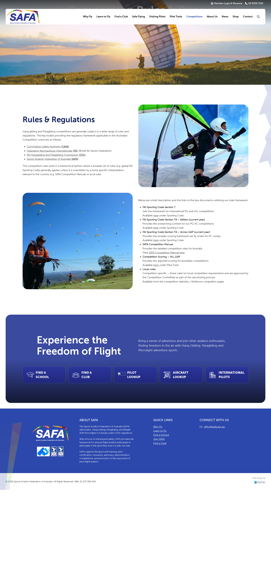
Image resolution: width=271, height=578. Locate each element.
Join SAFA (159, 439)
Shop (236, 16)
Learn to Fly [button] (103, 16)
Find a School (161, 435)
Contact (248, 16)
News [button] (225, 16)
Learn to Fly (160, 430)
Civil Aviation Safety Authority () (48, 146)
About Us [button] (212, 16)
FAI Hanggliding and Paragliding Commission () (56, 154)
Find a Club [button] (121, 16)
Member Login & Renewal (228, 3)
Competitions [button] (194, 16)
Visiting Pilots (157, 16)
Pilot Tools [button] (176, 16)
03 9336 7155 (255, 3)
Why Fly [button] (87, 16)
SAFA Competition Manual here (167, 252)
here (156, 215)
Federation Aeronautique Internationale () (52, 150)
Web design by (258, 478)
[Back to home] (23, 16)
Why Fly (157, 426)
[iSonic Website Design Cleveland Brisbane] (259, 482)
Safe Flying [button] (138, 16)
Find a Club (159, 443)
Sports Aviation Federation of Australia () (52, 159)
